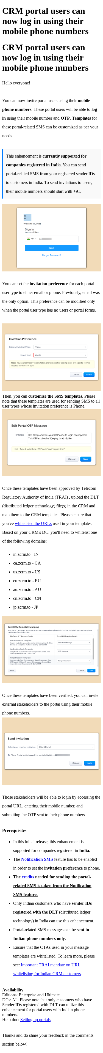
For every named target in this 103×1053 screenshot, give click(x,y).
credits (28, 877)
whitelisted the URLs (33, 523)
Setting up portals (35, 1019)
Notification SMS (37, 859)
